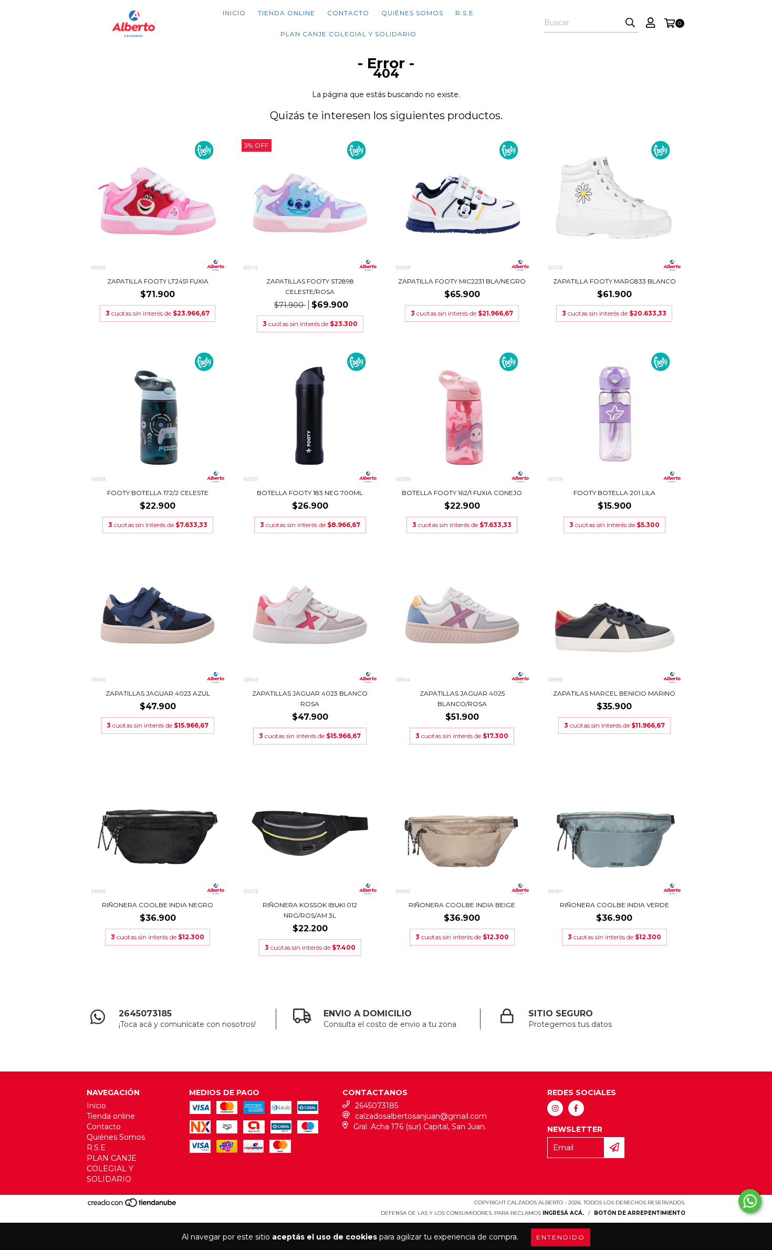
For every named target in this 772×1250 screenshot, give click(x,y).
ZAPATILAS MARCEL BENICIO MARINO (614, 693)
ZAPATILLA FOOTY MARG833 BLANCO (614, 281)
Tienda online (286, 13)
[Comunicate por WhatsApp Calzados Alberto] (749, 1201)
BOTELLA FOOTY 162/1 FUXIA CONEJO (462, 493)
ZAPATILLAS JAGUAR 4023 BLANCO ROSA (310, 698)
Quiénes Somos (412, 13)
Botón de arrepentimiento (639, 1213)
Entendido (560, 1237)
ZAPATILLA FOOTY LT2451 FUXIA (157, 281)
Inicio (234, 13)
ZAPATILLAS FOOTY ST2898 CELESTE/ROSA (310, 286)
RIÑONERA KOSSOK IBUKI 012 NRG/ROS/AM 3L (310, 910)
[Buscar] (630, 23)
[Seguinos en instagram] (555, 1108)
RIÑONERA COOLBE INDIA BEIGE (462, 905)
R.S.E (464, 13)
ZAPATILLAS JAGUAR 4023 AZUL (158, 693)
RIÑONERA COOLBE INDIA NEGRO (157, 905)
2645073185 (376, 1105)
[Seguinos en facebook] (576, 1108)
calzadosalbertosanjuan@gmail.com (421, 1116)
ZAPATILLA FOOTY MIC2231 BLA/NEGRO (462, 281)
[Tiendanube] (133, 1206)
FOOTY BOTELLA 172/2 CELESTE (157, 493)
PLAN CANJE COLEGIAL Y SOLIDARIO (348, 34)
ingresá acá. (563, 1213)
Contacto (348, 13)
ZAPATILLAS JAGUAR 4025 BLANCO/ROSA (462, 698)
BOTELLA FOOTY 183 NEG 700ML (310, 493)
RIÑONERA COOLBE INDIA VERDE (614, 905)
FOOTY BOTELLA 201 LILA (614, 493)
